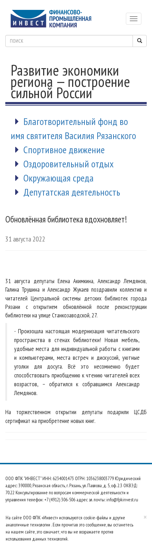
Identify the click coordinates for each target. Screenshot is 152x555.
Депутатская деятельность (71, 191)
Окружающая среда (58, 177)
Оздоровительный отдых (68, 163)
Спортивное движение (64, 149)
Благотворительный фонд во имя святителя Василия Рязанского (73, 128)
